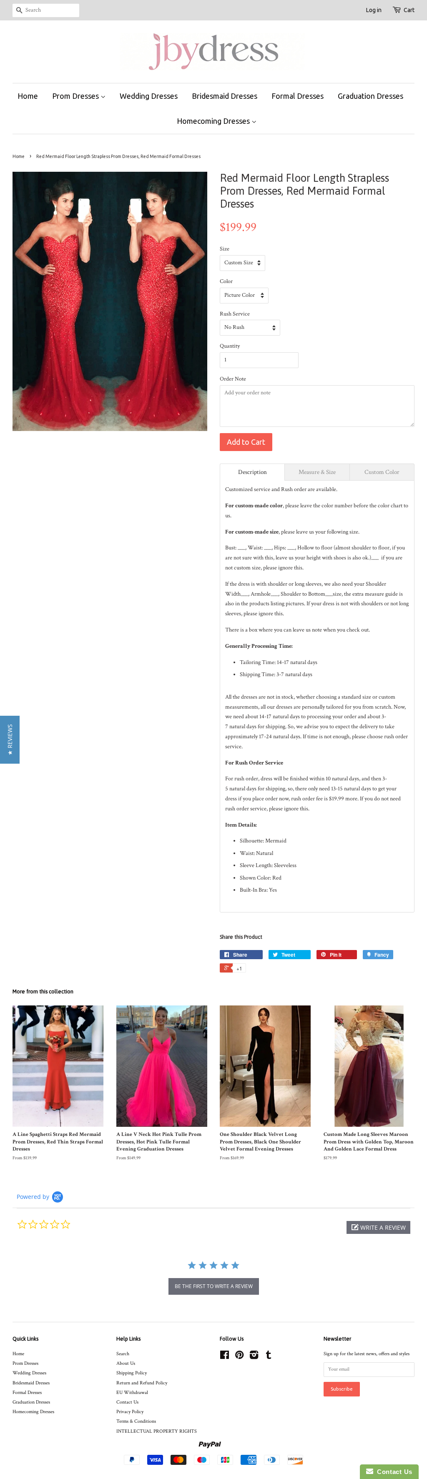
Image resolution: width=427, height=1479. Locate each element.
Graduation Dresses (370, 96)
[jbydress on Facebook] (224, 1357)
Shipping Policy (131, 1373)
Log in (374, 10)
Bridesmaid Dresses (224, 96)
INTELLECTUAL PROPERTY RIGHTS (156, 1431)
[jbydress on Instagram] (254, 1357)
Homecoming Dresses (214, 121)
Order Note (233, 379)
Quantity (230, 346)
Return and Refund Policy (141, 1383)
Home (28, 96)
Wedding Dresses (149, 96)
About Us (125, 1363)
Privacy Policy (129, 1412)
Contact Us (127, 1402)
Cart (409, 10)
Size (224, 249)
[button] (378, 1227)
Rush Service (235, 314)
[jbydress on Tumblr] (268, 1357)
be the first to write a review (214, 1286)
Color (226, 281)
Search (122, 1354)
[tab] (252, 472)
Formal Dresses (297, 96)
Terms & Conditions (136, 1421)
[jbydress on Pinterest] (239, 1357)
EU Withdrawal (132, 1392)
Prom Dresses (76, 96)
